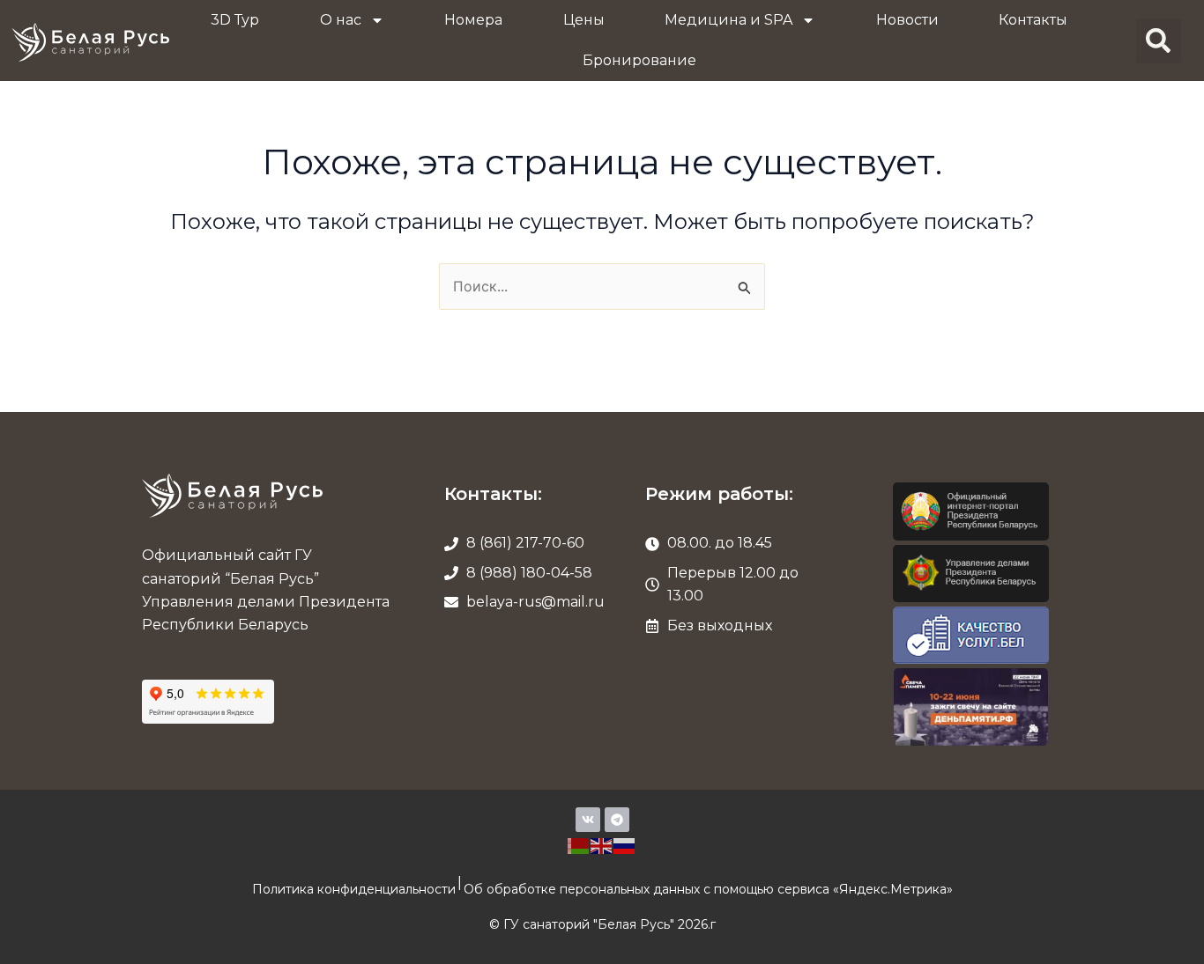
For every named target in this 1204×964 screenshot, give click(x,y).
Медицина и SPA (728, 19)
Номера (473, 19)
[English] (602, 844)
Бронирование (639, 60)
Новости (907, 19)
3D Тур (235, 19)
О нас (340, 19)
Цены (584, 19)
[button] (1158, 40)
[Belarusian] (579, 844)
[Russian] (624, 844)
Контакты (1033, 19)
